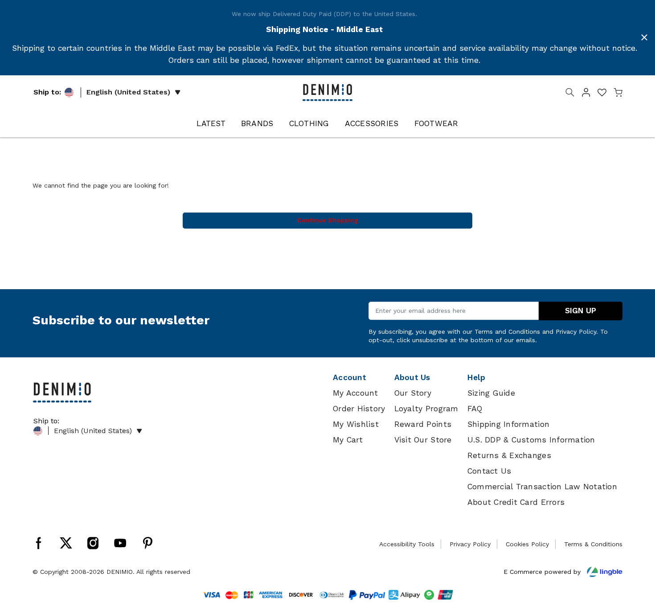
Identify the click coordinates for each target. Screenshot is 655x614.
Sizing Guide (491, 393)
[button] (585, 94)
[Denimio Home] (327, 91)
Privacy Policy (576, 331)
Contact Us (489, 471)
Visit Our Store (423, 439)
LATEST (210, 123)
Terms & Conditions (593, 544)
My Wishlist (356, 424)
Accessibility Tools (406, 544)
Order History (359, 408)
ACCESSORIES (372, 123)
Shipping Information (508, 424)
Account (349, 377)
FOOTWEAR (436, 123)
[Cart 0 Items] (618, 94)
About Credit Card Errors (516, 502)
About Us (412, 377)
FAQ (475, 408)
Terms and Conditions (507, 331)
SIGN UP (580, 310)
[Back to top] (635, 561)
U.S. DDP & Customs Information (531, 439)
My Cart (348, 439)
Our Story (412, 393)
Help (476, 377)
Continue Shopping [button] (327, 220)
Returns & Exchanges (509, 455)
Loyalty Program (426, 408)
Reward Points (422, 424)
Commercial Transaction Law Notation (542, 486)
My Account (355, 393)
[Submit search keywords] (569, 94)
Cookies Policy (527, 544)
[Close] (644, 37)
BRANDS (257, 123)
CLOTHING (309, 123)
